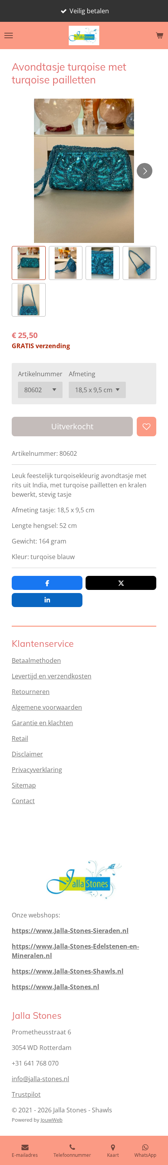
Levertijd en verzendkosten (51, 676)
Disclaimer (27, 754)
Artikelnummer (40, 374)
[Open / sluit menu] (8, 35)
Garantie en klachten (42, 723)
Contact (23, 801)
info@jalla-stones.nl (40, 1079)
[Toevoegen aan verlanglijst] (146, 426)
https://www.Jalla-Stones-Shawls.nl (67, 971)
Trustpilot (26, 1094)
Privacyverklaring (37, 769)
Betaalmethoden (36, 660)
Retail (20, 738)
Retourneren (31, 691)
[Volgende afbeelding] (144, 171)
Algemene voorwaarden (47, 707)
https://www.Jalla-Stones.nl (55, 987)
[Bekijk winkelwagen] (159, 35)
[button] (29, 263)
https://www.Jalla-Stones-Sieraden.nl (70, 930)
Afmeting (82, 374)
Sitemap (24, 785)
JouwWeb (52, 1119)
